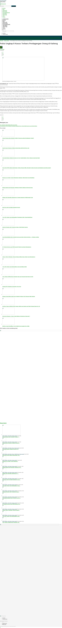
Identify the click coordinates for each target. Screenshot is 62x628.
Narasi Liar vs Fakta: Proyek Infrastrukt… (10, 461)
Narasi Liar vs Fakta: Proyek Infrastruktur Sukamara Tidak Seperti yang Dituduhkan (25, 39)
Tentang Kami (4, 619)
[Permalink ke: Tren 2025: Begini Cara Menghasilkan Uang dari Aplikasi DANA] (8, 264)
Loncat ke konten (3, 0)
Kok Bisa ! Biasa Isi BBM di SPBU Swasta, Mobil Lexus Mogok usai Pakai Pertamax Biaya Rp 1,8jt (21, 306)
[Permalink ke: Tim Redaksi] (1, 48)
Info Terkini (10, 435)
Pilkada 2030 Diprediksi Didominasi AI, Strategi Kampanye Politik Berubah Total (17, 197)
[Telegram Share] (2, 54)
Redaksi (3, 617)
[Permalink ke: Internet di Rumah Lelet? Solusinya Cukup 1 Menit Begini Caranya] (8, 225)
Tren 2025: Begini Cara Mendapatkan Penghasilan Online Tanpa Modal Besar (17, 217)
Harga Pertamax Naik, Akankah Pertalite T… (10, 436)
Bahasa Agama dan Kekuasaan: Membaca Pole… (11, 467)
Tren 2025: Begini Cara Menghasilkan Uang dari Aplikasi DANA (14, 266)
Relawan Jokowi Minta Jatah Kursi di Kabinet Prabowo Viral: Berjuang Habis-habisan (18, 296)
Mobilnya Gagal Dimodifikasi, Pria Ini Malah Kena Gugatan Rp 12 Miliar (15, 326)
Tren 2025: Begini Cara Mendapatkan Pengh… (11, 485)
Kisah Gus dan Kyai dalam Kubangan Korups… (11, 479)
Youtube (4, 624)
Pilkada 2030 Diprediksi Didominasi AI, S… (10, 473)
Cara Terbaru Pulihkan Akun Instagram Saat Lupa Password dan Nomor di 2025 (17, 276)
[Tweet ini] (2, 53)
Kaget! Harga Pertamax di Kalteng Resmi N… (11, 443)
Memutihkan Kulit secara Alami (8, 124)
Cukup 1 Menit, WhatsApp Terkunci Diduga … (11, 510)
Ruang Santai (3, 423)
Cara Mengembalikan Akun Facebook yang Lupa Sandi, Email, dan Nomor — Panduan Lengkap (20, 237)
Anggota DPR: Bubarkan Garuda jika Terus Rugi (11, 286)
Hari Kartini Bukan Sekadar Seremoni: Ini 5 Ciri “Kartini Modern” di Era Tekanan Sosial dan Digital (21, 157)
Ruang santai (14, 435)
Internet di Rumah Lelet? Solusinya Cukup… (10, 491)
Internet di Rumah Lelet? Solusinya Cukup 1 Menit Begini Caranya (15, 227)
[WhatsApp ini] (2, 55)
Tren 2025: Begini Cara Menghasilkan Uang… (11, 516)
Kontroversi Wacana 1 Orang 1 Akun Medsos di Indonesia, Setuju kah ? (16, 316)
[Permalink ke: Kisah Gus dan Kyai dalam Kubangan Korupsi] (8, 205)
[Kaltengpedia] (3, 3)
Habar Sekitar (4, 435)
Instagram (5, 623)
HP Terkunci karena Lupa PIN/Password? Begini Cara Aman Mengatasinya (16, 246)
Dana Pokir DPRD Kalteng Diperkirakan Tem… (11, 455)
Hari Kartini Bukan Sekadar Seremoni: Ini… (10, 449)
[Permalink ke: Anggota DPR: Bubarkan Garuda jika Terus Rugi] (8, 284)
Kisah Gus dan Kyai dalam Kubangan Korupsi (11, 207)
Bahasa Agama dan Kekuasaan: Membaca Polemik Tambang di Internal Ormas (17, 187)
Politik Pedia (16, 454)
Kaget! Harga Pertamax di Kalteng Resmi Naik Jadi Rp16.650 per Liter (41, 37)
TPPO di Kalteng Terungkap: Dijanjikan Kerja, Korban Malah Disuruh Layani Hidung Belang (18, 126)
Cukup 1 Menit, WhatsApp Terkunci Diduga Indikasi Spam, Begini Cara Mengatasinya (18, 256)
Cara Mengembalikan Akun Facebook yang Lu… (11, 497)
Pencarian (13, 6)
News (13, 448)
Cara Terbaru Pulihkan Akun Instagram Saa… (11, 522)
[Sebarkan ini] (2, 52)
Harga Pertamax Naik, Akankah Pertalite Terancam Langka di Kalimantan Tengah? (14, 37)
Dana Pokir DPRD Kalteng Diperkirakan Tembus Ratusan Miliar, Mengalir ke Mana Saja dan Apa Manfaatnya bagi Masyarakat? (26, 167)
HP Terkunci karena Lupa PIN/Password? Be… (11, 504)
